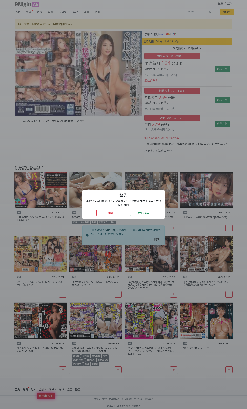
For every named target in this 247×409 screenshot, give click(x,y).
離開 (110, 213)
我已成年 (143, 213)
